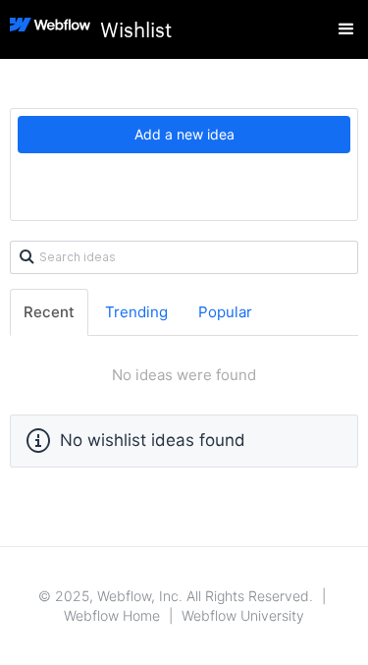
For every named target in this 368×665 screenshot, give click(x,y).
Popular (225, 312)
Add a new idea (184, 134)
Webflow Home (112, 615)
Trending (136, 312)
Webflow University (243, 615)
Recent (49, 312)
